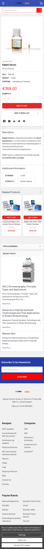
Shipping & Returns (9, 471)
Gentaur (5, 509)
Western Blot (8, 333)
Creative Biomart (8, 514)
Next (40, 192)
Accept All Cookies (22, 545)
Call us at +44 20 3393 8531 (22, 406)
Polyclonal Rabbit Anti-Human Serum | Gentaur (11, 223)
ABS (26, 433)
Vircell (25, 505)
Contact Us (6, 480)
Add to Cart (11, 217)
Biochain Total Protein (31, 501)
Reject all (22, 540)
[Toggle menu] (3, 3)
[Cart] (41, 3)
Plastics (5, 458)
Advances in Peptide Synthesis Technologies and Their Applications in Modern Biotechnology (21, 312)
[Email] (9, 121)
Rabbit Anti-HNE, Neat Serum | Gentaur (33, 223)
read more (6, 303)
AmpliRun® (28, 451)
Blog (4, 475)
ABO (26, 429)
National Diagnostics (10, 501)
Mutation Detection (9, 447)
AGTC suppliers (8, 429)
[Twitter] (19, 121)
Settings (22, 535)
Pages (4, 463)
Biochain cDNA (29, 509)
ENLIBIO (5, 505)
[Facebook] (4, 121)
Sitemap (5, 484)
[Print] (14, 121)
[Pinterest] (24, 121)
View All (26, 521)
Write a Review (8, 68)
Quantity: (6, 93)
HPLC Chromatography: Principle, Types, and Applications (19, 288)
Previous (37, 192)
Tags (4, 467)
